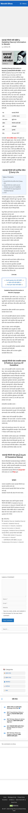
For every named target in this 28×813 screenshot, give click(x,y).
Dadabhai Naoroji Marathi (17, 530)
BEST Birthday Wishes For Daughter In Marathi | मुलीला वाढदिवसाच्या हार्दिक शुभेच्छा (14, 734)
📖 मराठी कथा (7, 686)
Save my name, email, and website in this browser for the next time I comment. (14, 613)
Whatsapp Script (12, 797)
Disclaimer (5, 799)
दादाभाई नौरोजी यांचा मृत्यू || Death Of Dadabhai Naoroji (12, 189)
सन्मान (5, 192)
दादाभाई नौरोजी (5, 533)
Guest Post (14, 802)
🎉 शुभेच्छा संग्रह (7, 673)
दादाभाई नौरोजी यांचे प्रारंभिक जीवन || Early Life (13, 182)
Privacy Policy (21, 797)
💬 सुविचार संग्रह (7, 677)
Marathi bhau (7, 4)
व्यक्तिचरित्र (6, 519)
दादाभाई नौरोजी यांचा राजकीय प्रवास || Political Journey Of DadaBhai (12, 186)
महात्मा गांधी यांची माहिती (14, 282)
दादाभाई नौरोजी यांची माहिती (15, 533)
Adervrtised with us (21, 799)
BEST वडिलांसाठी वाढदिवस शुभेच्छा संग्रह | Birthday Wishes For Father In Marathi (15, 727)
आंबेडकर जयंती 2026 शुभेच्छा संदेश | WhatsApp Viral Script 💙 (14, 707)
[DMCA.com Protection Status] (14, 806)
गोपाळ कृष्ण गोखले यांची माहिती (14, 284)
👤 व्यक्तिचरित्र (7, 681)
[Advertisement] (14, 21)
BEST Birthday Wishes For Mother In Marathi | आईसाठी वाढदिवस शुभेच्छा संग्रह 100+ (16, 720)
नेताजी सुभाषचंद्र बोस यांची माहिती (14, 280)
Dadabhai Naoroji (9, 521)
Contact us (11, 799)
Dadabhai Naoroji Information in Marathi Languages (12, 528)
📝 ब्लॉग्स (6, 690)
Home (4, 797)
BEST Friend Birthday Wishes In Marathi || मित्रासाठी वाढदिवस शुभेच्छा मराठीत (15, 714)
